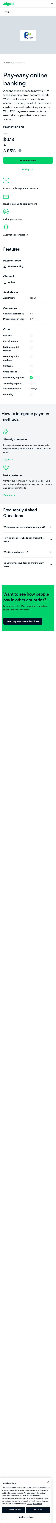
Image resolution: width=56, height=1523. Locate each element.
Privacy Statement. (34, 1503)
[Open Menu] (52, 4)
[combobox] (9, 12)
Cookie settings (25, 1517)
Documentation (28, 160)
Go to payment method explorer (23, 621)
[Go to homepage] (8, 4)
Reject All (38, 1510)
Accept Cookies (13, 1510)
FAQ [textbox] (7, 12)
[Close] (48, 1482)
